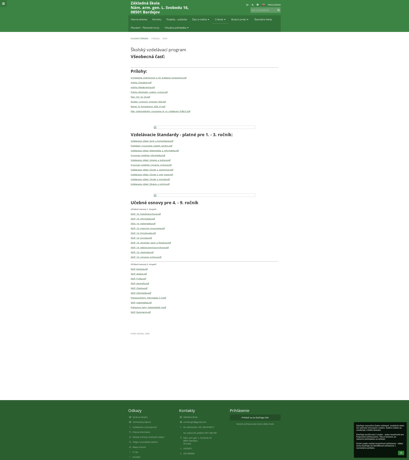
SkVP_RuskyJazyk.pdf (141, 312)
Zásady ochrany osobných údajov (149, 437)
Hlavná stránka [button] (139, 19)
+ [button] (248, 4)
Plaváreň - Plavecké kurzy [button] (145, 27)
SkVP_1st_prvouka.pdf (141, 237)
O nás (135, 452)
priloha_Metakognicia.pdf (143, 87)
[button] (257, 4)
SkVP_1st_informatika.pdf (143, 218)
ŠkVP (164, 38)
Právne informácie (141, 432)
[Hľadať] (278, 10)
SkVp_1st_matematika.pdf (143, 223)
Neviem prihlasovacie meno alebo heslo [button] (255, 423)
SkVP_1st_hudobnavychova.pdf (146, 214)
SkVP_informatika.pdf (141, 293)
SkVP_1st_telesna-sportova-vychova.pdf (150, 247)
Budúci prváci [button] (238, 19)
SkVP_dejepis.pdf (139, 273)
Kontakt (136, 457)
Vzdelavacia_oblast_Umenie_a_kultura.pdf (150, 160)
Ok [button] (401, 453)
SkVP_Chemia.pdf (139, 288)
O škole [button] (219, 19)
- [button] (253, 4)
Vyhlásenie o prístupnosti (145, 427)
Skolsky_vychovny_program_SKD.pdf (148, 101)
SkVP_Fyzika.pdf (138, 278)
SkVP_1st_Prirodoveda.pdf (143, 233)
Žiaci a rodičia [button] (199, 19)
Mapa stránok (139, 447)
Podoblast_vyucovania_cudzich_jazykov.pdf (151, 145)
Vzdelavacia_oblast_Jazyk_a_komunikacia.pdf (152, 141)
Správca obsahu (140, 417)
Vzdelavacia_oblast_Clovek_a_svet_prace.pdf (152, 174)
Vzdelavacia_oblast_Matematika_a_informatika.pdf (155, 150)
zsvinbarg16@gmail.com (194, 422)
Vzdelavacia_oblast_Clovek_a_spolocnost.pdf (152, 169)
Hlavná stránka (139, 38)
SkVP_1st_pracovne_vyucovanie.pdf (148, 228)
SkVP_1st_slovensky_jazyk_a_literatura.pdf (151, 242)
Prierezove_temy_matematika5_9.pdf (148, 307)
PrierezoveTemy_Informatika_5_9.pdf (148, 297)
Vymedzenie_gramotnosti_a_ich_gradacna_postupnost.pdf (158, 77)
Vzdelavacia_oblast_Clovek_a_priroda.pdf (150, 179)
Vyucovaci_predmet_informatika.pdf (148, 155)
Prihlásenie (274, 4)
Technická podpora (142, 422)
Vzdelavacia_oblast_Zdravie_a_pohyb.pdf (150, 184)
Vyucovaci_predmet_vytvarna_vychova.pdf (151, 164)
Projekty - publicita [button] (176, 19)
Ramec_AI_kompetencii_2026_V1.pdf (148, 106)
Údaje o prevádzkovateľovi (145, 442)
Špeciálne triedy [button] (263, 19)
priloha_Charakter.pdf (141, 82)
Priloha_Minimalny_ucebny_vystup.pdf (149, 92)
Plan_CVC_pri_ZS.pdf (140, 96)
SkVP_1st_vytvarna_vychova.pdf (146, 257)
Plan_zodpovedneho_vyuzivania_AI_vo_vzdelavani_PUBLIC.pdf (160, 111)
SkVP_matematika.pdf (141, 302)
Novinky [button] (156, 19)
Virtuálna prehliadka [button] (175, 27)
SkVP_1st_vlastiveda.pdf (142, 252)
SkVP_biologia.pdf (139, 269)
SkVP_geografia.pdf (140, 283)
